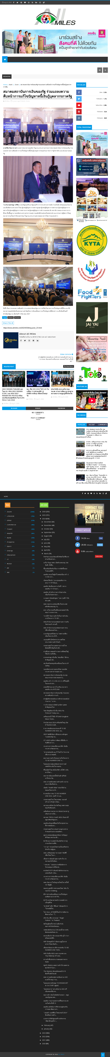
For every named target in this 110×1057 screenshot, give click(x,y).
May (45, 546)
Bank (22, 65)
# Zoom (17, 318)
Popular (81, 425)
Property (31, 65)
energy (10, 551)
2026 (44, 512)
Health (55, 65)
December (48, 522)
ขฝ (8, 572)
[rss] (32, 2)
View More (69, 366)
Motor (14, 65)
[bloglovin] (25, 2)
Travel (6, 65)
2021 (44, 1040)
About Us (94, 65)
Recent (92, 425)
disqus (37, 408)
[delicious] (43, 2)
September (48, 532)
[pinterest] (21, 2)
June (45, 543)
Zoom (17, 85)
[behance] (36, 2)
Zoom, (28, 101)
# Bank (10, 318)
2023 (44, 1033)
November (48, 525)
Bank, (23, 101)
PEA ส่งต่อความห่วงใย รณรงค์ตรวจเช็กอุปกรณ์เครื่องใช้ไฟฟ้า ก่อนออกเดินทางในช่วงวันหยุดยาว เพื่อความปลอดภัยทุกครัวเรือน (92, 433)
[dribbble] (28, 2)
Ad (8, 568)
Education (83, 65)
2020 (44, 1044)
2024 (44, 519)
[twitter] (17, 2)
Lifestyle (64, 65)
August (46, 536)
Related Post (9, 367)
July (45, 539)
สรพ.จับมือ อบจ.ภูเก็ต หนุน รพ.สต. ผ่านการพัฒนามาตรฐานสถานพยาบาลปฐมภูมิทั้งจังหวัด (62, 391)
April (45, 550)
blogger (14, 408)
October (47, 529)
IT (38, 65)
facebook (61, 408)
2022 (44, 1036)
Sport (73, 65)
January (47, 1029)
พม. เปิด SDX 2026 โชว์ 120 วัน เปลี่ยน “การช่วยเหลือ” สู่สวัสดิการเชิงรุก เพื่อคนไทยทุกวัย (38, 392)
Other (9, 520)
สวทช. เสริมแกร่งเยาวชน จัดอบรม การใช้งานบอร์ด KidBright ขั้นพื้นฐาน (96, 444)
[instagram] (40, 2)
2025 (44, 515)
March (46, 554)
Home (5, 85)
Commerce (45, 65)
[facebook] (13, 2)
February (47, 1025)
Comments (102, 425)
